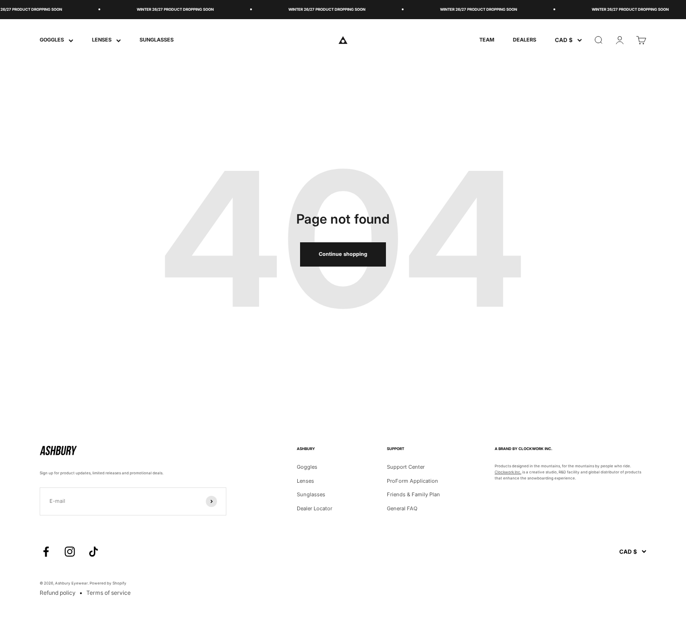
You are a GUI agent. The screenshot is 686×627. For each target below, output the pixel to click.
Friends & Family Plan (413, 494)
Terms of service (108, 592)
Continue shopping (343, 254)
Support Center (406, 467)
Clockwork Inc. (508, 472)
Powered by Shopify (108, 583)
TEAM (486, 39)
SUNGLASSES (157, 39)
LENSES (102, 39)
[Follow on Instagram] (69, 551)
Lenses (305, 481)
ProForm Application (412, 481)
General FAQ (402, 508)
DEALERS (524, 39)
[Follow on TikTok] (93, 551)
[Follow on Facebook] (46, 551)
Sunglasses (311, 494)
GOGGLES (52, 39)
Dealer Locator (314, 508)
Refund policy (58, 592)
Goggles (307, 467)
